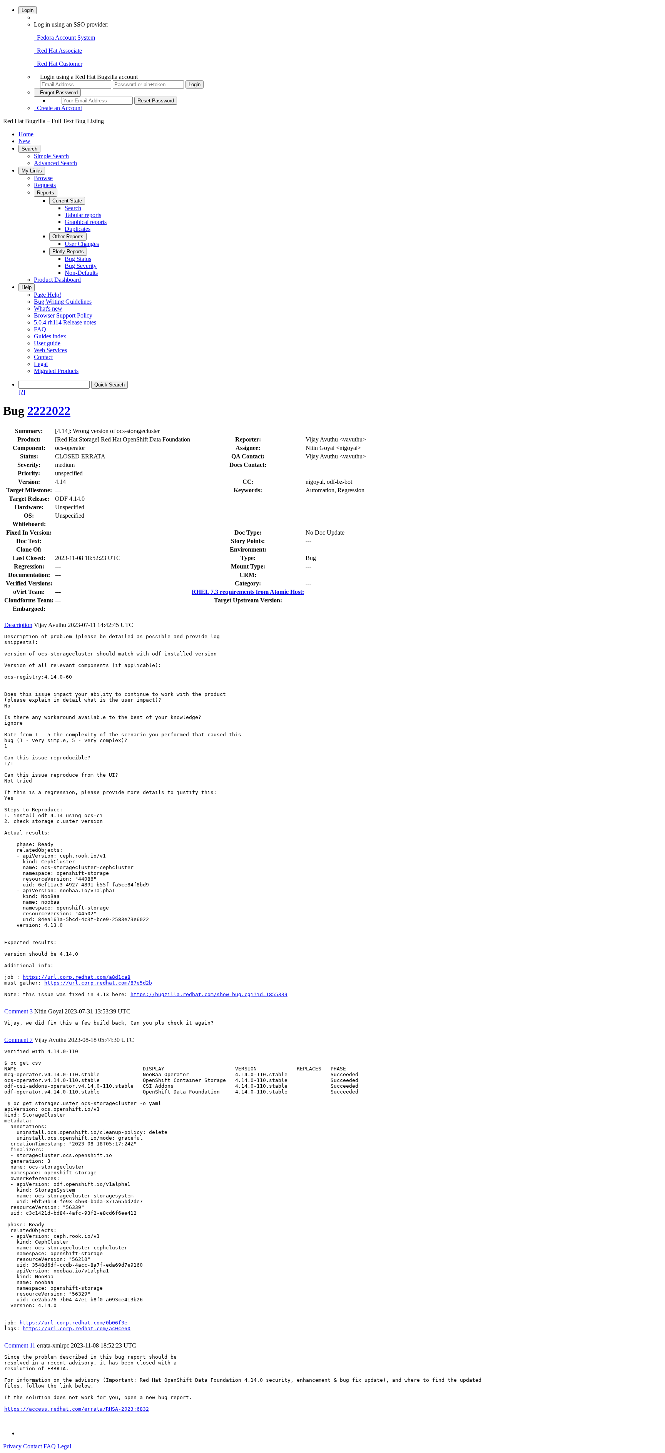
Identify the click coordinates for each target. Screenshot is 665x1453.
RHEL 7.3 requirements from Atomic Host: (248, 592)
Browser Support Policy (63, 315)
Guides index (50, 336)
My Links (32, 171)
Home (25, 134)
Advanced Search (55, 163)
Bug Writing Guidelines (63, 301)
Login (27, 10)
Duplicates (77, 229)
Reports (45, 193)
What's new (48, 308)
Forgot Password (57, 92)
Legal (41, 364)
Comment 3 (18, 1011)
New (24, 141)
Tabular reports (83, 215)
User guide (47, 343)
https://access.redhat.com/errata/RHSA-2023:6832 (76, 1409)
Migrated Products (56, 371)
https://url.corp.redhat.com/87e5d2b (98, 983)
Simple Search (51, 156)
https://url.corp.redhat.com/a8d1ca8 (76, 977)
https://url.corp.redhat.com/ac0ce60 (76, 1328)
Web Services (50, 350)
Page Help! (47, 294)
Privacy (12, 1446)
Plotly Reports (68, 251)
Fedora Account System (64, 37)
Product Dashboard (57, 279)
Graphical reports (86, 222)
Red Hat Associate (58, 50)
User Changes (82, 244)
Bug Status (78, 259)
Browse (43, 178)
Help (27, 287)
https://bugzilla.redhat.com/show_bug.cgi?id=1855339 (208, 994)
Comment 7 (18, 1040)
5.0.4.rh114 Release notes (65, 322)
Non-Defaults (81, 272)
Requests (45, 185)
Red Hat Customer (58, 63)
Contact (43, 357)
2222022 (48, 411)
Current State (67, 201)
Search (29, 149)
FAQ (40, 329)
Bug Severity (81, 266)
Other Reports (68, 236)
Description (18, 625)
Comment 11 (19, 1345)
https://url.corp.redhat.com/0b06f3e (73, 1323)
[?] (21, 392)
